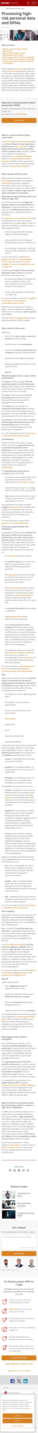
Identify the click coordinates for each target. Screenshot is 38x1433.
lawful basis (12, 556)
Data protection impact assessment (16, 141)
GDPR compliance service (11, 1147)
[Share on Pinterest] (23, 1170)
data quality (13, 575)
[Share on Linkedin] (19, 1170)
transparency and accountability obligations (18, 1085)
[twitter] (19, 1381)
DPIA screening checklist (18, 318)
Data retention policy (24, 595)
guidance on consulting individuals (15, 523)
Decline (17, 1421)
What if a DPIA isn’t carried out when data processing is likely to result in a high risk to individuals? (18, 61)
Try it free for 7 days (19, 1358)
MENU (34, 3)
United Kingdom (13, 1393)
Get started (19, 120)
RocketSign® (14, 1309)
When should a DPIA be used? (13, 53)
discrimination (10, 719)
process (20, 69)
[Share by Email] (28, 1170)
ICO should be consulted (14, 944)
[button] (2, 9)
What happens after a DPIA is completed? (18, 57)
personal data (12, 71)
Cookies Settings (17, 1426)
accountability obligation (22, 156)
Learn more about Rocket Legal (19, 1364)
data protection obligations (19, 166)
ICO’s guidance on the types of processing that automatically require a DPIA (19, 300)
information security (26, 482)
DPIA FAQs (22, 114)
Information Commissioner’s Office (18, 218)
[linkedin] (26, 1381)
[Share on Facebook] (10, 1170)
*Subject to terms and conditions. (19, 1371)
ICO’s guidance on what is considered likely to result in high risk (17, 259)
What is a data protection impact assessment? (14, 50)
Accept (17, 1416)
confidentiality (7, 467)
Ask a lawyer (28, 657)
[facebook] (13, 1381)
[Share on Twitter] (14, 1170)
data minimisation (15, 588)
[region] (17, 1413)
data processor (15, 507)
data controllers (21, 146)
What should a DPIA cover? (12, 55)
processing (6, 181)
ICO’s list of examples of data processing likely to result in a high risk (18, 264)
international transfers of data (19, 653)
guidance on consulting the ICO (14, 975)
